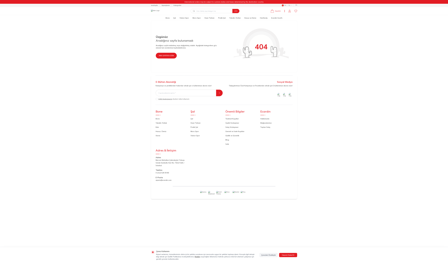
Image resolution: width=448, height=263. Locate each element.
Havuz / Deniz (161, 131)
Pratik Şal (222, 18)
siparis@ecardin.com (163, 180)
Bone (168, 18)
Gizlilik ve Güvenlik (232, 136)
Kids (157, 127)
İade (227, 144)
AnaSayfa (154, 5)
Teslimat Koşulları (232, 119)
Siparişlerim (166, 5)
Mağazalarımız (266, 123)
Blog (227, 140)
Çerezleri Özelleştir (268, 255)
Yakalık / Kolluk (235, 18)
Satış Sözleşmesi (231, 127)
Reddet (197, 257)
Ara (235, 11)
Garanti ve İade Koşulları (234, 131)
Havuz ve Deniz (250, 18)
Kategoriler (177, 5)
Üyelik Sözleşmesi (232, 123)
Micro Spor (197, 18)
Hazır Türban (209, 18)
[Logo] (155, 11)
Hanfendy (264, 18)
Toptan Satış (265, 127)
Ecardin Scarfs (276, 18)
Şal (174, 18)
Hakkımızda (264, 119)
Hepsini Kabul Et (288, 255)
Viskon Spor (184, 18)
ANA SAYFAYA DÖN (166, 55)
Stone (158, 136)
